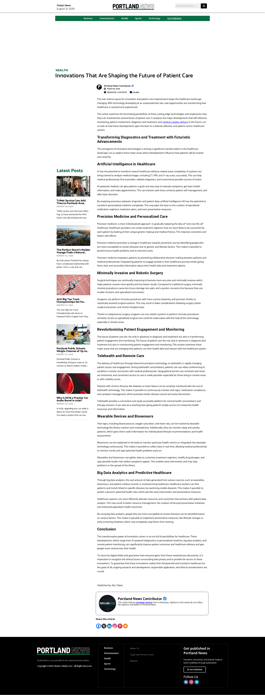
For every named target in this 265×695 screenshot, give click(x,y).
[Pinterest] (120, 626)
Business (88, 18)
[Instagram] (114, 626)
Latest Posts (70, 171)
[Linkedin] (109, 626)
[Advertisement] (132, 43)
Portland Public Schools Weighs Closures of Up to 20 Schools (72, 351)
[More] (125, 626)
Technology (154, 18)
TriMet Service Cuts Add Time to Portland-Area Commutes (71, 203)
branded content (144, 602)
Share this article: (105, 619)
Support (134, 660)
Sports (138, 18)
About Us (134, 648)
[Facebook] (98, 626)
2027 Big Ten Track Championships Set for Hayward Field (70, 302)
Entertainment (107, 18)
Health (124, 18)
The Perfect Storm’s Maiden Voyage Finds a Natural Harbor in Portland (73, 252)
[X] (103, 626)
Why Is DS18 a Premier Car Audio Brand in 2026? (72, 399)
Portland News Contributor (118, 86)
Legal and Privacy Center (142, 654)
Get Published (174, 18)
